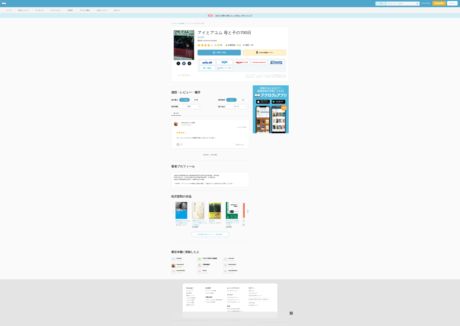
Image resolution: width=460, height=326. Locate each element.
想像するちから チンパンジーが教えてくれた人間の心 (199, 223)
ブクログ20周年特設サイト (235, 311)
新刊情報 (189, 293)
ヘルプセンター (253, 293)
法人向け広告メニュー (255, 295)
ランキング (189, 290)
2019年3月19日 (186, 125)
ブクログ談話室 (191, 298)
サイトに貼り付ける (183, 75)
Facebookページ (253, 305)
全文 (243, 100)
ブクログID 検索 (210, 302)
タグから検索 (209, 293)
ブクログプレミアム (233, 299)
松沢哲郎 (201, 37)
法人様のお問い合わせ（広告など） (259, 299)
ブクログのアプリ (232, 297)
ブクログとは (425, 3)
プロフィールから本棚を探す (214, 299)
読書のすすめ (190, 305)
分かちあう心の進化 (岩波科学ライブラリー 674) (232, 223)
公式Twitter (252, 302)
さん (186, 123)
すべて (176, 113)
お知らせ (251, 290)
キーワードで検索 (210, 290)
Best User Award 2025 (233, 308)
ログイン (452, 3)
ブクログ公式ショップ (233, 302)
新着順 (196, 100)
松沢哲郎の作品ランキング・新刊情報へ (210, 234)
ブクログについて (232, 290)
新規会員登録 (439, 3)
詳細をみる (240, 145)
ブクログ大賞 (190, 300)
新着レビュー (190, 295)
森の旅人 (212, 221)
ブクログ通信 (190, 302)
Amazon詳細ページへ (266, 52)
